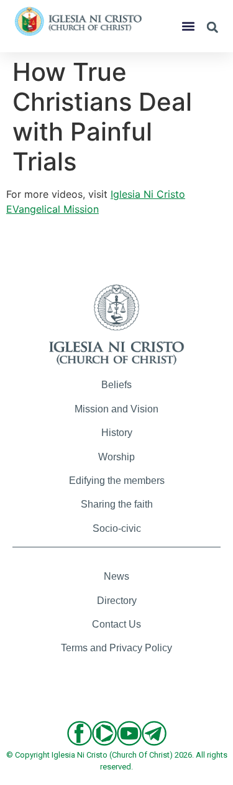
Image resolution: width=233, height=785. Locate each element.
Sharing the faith (117, 504)
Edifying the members (117, 480)
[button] (188, 26)
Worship (116, 457)
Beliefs (116, 384)
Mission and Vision (116, 409)
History (116, 432)
